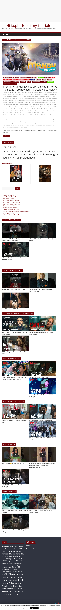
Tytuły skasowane (36, 81)
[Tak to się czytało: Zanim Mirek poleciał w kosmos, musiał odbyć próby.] (15, 230)
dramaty (30, 77)
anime (15, 546)
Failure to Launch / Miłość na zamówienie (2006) (25, 100)
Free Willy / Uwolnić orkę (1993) (10, 102)
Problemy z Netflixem (8, 213)
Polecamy (38, 79)
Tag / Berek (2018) (41, 119)
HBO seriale (11, 569)
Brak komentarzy (20, 92)
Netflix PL (14, 79)
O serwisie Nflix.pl (31, 549)
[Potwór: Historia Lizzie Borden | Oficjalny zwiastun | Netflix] (15, 249)
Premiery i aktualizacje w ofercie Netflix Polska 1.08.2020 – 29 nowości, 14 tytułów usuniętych (30, 88)
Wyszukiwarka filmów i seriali (11, 197)
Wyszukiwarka (7, 83)
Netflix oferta (6, 110)
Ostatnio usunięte (7, 163)
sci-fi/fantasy (16, 81)
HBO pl (13, 567)
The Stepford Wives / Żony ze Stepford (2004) (26, 123)
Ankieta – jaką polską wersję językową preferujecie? (16, 211)
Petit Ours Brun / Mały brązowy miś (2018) (22, 112)
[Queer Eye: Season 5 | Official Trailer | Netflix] (15, 411)
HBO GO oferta (14, 554)
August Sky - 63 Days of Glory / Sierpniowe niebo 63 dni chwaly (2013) (33, 94)
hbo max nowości (18, 563)
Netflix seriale (31, 110)
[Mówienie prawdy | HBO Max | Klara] (15, 280)
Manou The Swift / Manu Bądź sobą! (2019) (12, 108)
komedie (47, 77)
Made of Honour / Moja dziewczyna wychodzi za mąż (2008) (43, 106)
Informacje (41, 77)
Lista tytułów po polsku (9, 198)
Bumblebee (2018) (7, 98)
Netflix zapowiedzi (10, 588)
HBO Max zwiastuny (6, 567)
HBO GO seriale (17, 559)
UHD (18, 594)
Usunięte (44, 81)
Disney (18, 546)
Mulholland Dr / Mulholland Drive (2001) (31, 108)
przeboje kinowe (7, 81)
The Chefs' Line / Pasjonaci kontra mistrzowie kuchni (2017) (37, 121)
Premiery (50, 79)
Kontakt (28, 545)
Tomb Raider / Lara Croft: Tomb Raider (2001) (17, 127)
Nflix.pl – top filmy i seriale (28, 25)
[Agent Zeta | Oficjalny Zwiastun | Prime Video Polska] (15, 323)
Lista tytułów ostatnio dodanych (11, 204)
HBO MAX (12, 563)
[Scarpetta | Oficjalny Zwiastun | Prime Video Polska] (42, 323)
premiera (9, 115)
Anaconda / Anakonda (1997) (33, 92)
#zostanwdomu (6, 546)
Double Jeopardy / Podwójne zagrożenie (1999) (34, 98)
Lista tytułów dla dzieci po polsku (11, 202)
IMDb (3, 574)
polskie (44, 79)
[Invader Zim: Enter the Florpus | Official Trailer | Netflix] (42, 386)
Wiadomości (50, 81)
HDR (21, 572)
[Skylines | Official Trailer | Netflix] (42, 368)
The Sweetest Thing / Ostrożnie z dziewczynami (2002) (23, 125)
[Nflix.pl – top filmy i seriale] (3, 34)
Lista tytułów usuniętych (9, 206)
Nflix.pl (27, 79)
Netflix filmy (47, 108)
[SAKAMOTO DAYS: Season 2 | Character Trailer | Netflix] (15, 476)
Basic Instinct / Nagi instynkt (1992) (14, 96)
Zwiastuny (14, 83)
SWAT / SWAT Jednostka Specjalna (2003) (48, 117)
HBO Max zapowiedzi (16, 565)
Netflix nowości (53, 108)
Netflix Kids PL (7, 79)
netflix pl (11, 110)
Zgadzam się (34, 608)
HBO (15, 548)
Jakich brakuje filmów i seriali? (11, 215)
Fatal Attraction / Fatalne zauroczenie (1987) (46, 100)
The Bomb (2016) (19, 121)
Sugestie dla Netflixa (8, 195)
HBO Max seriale (6, 565)
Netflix (52, 77)
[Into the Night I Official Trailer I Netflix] (42, 411)
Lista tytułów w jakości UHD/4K (11, 200)
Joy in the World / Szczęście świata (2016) (41, 102)
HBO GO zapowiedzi (8, 561)
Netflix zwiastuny (38, 110)
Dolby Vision (9, 549)
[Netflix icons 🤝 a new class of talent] (15, 454)
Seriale (28, 81)
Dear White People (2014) (17, 98)
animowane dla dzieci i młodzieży (11, 77)
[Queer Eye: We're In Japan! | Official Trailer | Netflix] (42, 429)
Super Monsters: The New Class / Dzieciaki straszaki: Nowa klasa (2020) (22, 117)
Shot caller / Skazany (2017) (26, 115)
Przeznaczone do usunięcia (10, 207)
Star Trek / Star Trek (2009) (39, 115)
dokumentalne (23, 77)
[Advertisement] (30, 11)
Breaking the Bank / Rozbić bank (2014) (31, 96)
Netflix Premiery (24, 110)
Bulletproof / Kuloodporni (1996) (47, 96)
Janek (13, 92)
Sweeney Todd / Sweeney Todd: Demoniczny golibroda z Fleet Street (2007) (19, 119)
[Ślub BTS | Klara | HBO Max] (15, 300)
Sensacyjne (22, 81)
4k (13, 546)
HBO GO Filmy (10, 551)
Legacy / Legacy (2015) (24, 106)
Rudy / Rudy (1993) (15, 115)
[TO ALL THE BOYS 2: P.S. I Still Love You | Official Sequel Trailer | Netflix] (15, 368)
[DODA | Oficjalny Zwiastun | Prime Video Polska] (15, 343)
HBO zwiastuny (14, 572)
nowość (44, 110)
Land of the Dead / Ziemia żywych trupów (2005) (21, 104)
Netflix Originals (10, 580)
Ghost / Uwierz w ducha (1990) (24, 102)
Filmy (35, 77)
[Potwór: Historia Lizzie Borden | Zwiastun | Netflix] (42, 230)
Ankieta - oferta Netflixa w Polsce (11, 209)
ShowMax (12, 595)
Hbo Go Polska (13, 556)
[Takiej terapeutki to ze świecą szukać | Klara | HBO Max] (42, 280)
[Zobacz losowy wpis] (57, 34)
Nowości (32, 79)
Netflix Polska (21, 79)
